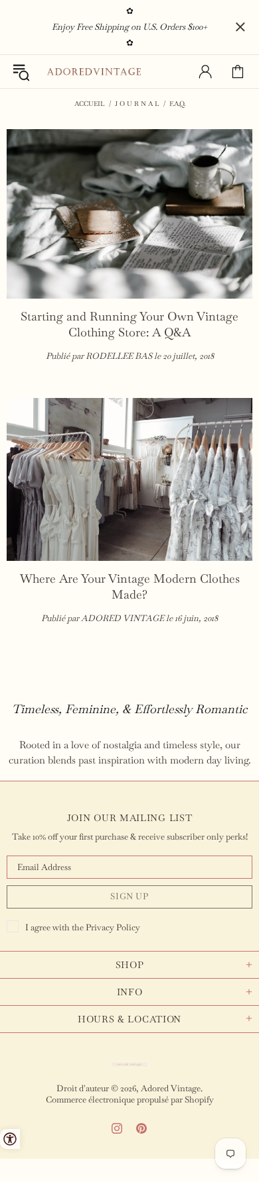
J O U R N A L (137, 103)
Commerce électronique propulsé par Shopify (130, 1099)
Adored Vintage (94, 72)
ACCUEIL (89, 103)
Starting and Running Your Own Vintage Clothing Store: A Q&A (129, 324)
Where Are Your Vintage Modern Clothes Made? (130, 586)
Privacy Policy (113, 927)
